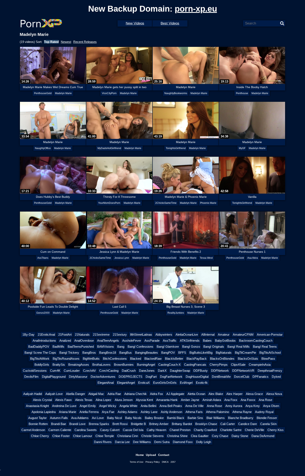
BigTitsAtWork (39, 358)
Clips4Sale (238, 364)
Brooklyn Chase (206, 424)
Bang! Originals (213, 346)
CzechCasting (108, 370)
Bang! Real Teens (265, 346)
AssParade (152, 340)
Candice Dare (247, 424)
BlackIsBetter (174, 358)
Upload (151, 455)
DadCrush (129, 370)
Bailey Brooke (154, 418)
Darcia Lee (122, 442)
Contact (163, 455)
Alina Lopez (103, 400)
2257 (173, 462)
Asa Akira (252, 257)
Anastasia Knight (37, 406)
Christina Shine (177, 436)
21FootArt (65, 334)
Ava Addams (80, 418)
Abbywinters (163, 334)
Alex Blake (216, 394)
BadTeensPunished (81, 346)
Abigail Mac (96, 394)
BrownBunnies (124, 364)
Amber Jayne (190, 400)
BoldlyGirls (41, 364)
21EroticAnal (46, 334)
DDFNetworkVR (243, 370)
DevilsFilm (31, 376)
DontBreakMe (221, 376)
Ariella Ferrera (89, 412)
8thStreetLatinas (141, 334)
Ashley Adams (127, 412)
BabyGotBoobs (225, 340)
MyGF (242, 148)
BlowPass (268, 358)
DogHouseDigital (197, 376)
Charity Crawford (205, 430)
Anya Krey (252, 406)
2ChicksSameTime (166, 203)
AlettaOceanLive (187, 334)
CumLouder (72, 370)
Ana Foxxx (248, 400)
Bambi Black (175, 418)
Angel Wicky (107, 406)
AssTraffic (170, 340)
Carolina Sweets (85, 430)
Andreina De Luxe (64, 406)
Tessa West (206, 257)
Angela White (128, 406)
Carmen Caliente (59, 430)
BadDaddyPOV (38, 346)
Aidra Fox (156, 394)
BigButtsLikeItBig (200, 352)
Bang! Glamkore (168, 346)
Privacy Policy (152, 462)
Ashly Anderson (171, 412)
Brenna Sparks (99, 424)
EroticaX (144, 382)
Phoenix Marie (208, 203)
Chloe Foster (61, 436)
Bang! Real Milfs (238, 346)
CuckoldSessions (35, 370)
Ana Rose (265, 400)
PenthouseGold (43, 93)
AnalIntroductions (44, 340)
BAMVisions (105, 346)
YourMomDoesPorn (109, 203)
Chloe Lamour (82, 436)
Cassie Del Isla (133, 430)
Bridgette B (138, 424)
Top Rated (51, 42)
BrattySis (58, 364)
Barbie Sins (195, 418)
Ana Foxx (230, 400)
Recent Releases (85, 42)
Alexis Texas (83, 400)
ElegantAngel (126, 382)
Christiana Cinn (127, 436)
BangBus (125, 352)
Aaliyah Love (54, 394)
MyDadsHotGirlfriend (109, 148)
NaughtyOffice (43, 148)
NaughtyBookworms (175, 93)
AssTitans (42, 257)
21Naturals (82, 334)
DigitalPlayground (54, 376)
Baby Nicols (133, 418)
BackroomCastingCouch (255, 340)
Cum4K (55, 370)
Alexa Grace (254, 394)
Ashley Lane (149, 412)
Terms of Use (136, 462)
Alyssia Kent (144, 400)
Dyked (276, 376)
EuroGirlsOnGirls (165, 382)
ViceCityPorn (109, 93)
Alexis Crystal (42, 400)
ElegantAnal (106, 382)
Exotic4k (202, 382)
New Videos (135, 23)
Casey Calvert (110, 430)
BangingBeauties (146, 352)
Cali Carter (227, 424)
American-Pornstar (270, 334)
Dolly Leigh (203, 442)
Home (140, 455)
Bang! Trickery (69, 352)
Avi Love (98, 418)
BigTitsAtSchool (270, 352)
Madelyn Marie (63, 93)
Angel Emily (88, 406)
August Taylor (37, 418)
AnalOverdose (84, 340)
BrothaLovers (101, 364)
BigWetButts (91, 358)
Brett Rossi (120, 424)
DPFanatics (260, 376)
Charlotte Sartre (231, 430)
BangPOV (168, 352)
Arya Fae (108, 412)
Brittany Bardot (182, 424)
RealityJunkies (175, 312)
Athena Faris (194, 412)
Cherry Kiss (275, 430)
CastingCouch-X (169, 364)
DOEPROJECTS (130, 376)
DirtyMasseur (78, 376)
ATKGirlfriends (190, 340)
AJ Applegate (175, 394)
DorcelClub (241, 376)
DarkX (162, 370)
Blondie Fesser (267, 418)
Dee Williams (142, 442)
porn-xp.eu (196, 8)
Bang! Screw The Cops (40, 352)
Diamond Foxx (183, 442)
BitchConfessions (115, 358)
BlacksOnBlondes (222, 358)
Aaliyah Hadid (32, 394)
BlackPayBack (197, 358)
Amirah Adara (212, 400)
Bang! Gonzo (191, 346)
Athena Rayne (242, 412)
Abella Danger (75, 394)
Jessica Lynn (121, 257)
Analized (65, 340)
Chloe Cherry (40, 436)
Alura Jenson (124, 400)
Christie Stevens (152, 436)
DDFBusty (200, 370)
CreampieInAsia (260, 364)
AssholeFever (131, 340)
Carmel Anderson (33, 430)
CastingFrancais (195, 364)
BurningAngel (146, 364)
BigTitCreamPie (245, 352)
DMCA (165, 462)
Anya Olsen (271, 406)
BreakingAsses (78, 364)
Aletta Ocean (196, 394)
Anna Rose (214, 406)
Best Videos (170, 23)
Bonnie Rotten (38, 424)
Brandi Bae (58, 424)
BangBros (89, 352)
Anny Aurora (233, 406)
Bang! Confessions (140, 346)
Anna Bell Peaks (171, 406)
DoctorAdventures (103, 376)
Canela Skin (268, 424)
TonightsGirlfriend (176, 148)
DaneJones (147, 370)
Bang (120, 346)
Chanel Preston (180, 430)
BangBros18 (107, 352)
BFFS (182, 352)
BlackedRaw (153, 358)
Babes (207, 340)
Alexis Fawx (63, 400)
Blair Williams (215, 418)
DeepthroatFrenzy (270, 370)
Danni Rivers (103, 442)
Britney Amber (158, 424)
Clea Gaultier (200, 436)
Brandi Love (77, 424)
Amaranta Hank (167, 400)
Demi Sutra (162, 442)
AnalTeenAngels (108, 340)
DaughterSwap (180, 370)
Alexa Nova (274, 394)
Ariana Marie (67, 412)
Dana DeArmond (262, 436)
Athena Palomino (217, 412)
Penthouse (242, 93)
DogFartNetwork (171, 376)
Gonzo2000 (43, 312)
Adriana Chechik (135, 394)
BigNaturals (224, 352)
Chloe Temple (104, 436)
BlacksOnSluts (248, 358)
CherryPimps (219, 364)
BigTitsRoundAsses (66, 358)
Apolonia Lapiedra (44, 412)
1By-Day (28, 334)
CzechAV (89, 370)
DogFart (151, 376)
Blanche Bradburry (240, 418)
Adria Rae (114, 394)
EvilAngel (186, 382)
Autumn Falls (59, 418)
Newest (66, 42)
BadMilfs (58, 346)
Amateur (223, 334)
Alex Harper (234, 394)
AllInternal (208, 334)
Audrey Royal (264, 412)
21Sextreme (101, 334)
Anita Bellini (148, 406)
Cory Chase (220, 436)
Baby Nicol (114, 418)
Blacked (135, 358)
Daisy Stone (240, 436)
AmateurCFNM (243, 334)
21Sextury (120, 334)
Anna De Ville (194, 406)
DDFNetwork (220, 370)
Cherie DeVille (254, 430)
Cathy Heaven (156, 430)
